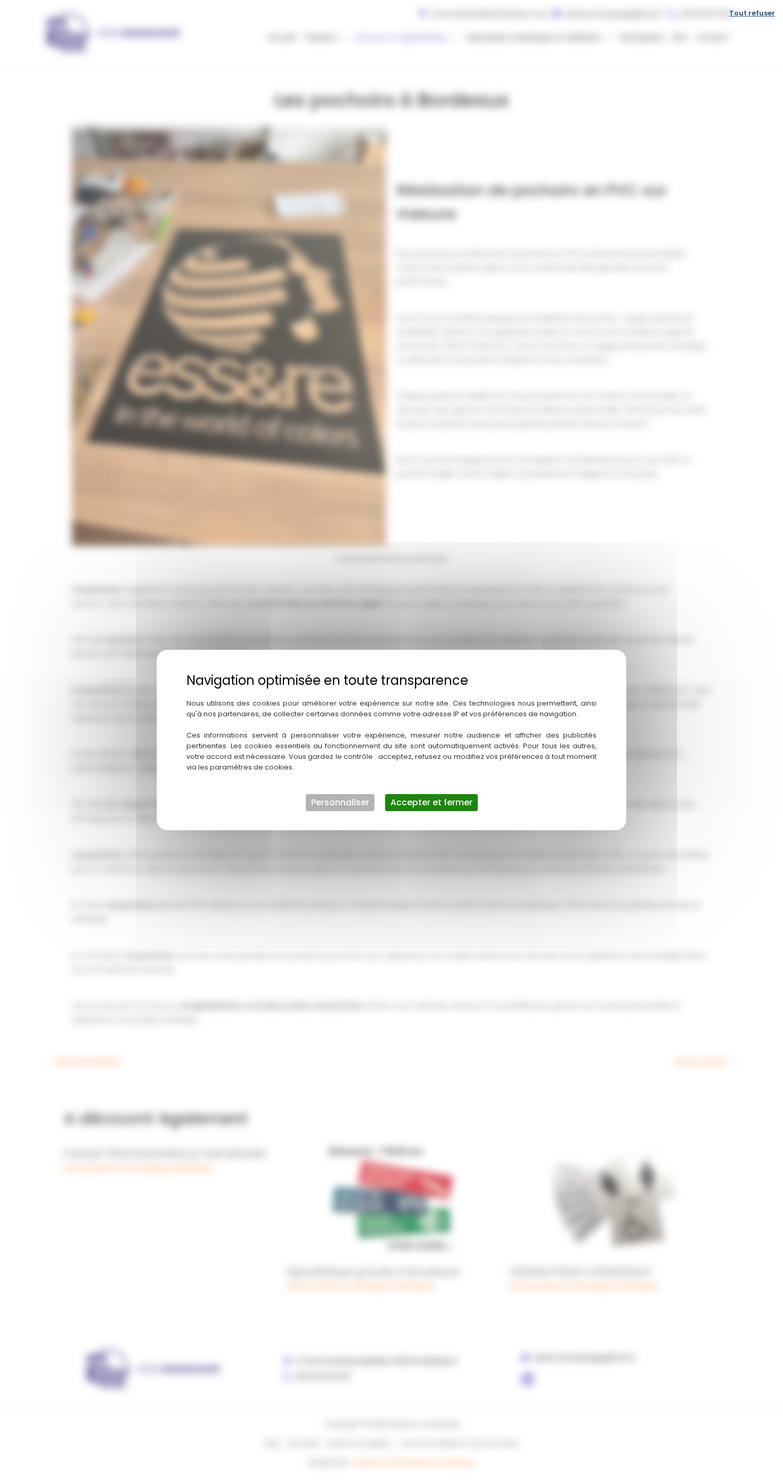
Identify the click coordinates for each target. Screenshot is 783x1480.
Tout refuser (752, 13)
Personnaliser (340, 802)
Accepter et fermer (431, 802)
